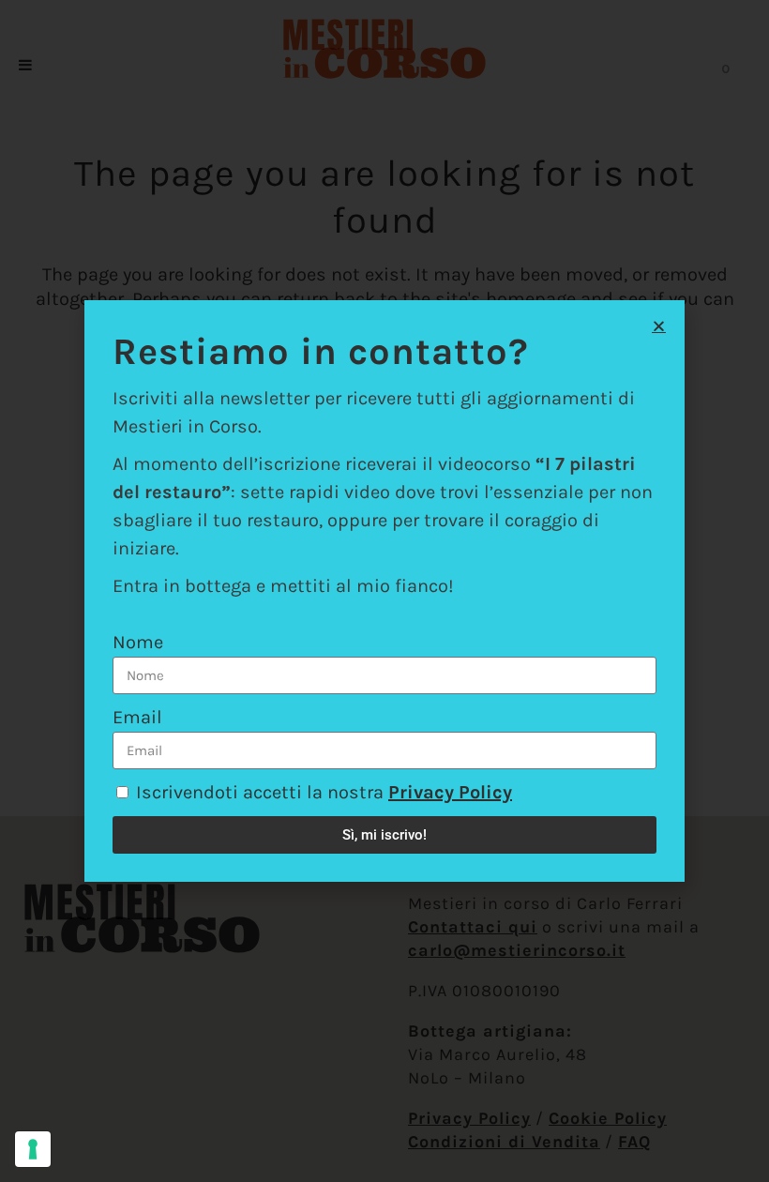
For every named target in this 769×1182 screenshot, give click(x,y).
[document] (384, 591)
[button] (659, 326)
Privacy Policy (450, 792)
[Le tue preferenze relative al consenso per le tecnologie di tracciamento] (33, 1149)
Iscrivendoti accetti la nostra (324, 792)
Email (137, 717)
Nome (138, 642)
